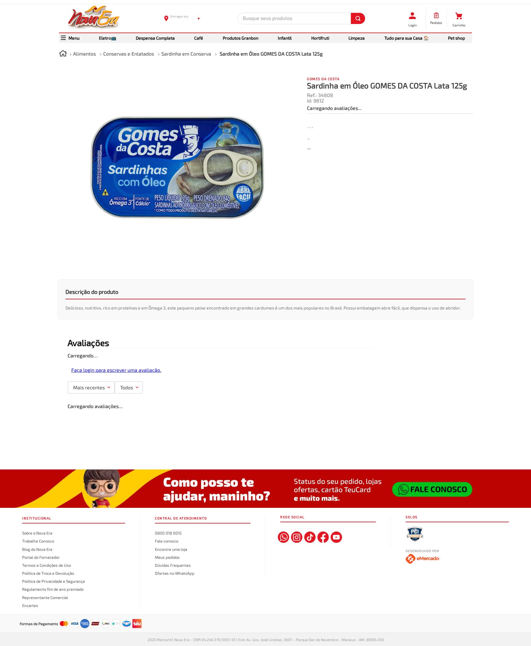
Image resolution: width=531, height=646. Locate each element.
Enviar (287, 315)
